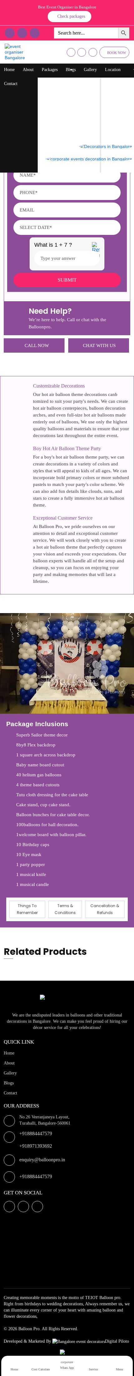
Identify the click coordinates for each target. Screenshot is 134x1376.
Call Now (37, 345)
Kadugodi (115, 132)
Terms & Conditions (65, 909)
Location (113, 69)
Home (9, 69)
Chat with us (99, 345)
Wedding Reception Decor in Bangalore (79, 132)
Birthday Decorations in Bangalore (74, 94)
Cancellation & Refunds (104, 909)
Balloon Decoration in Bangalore (73, 82)
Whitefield (116, 107)
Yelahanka (116, 94)
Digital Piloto (117, 1341)
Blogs (71, 69)
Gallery (90, 69)
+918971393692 (35, 1146)
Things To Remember (27, 909)
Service (93, 1369)
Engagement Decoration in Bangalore (77, 169)
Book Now (116, 53)
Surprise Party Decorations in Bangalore (79, 119)
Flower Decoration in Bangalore (72, 107)
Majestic (114, 119)
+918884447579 (35, 1133)
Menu (119, 1369)
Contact (10, 83)
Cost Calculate (40, 1369)
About (28, 69)
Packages (50, 69)
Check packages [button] (71, 16)
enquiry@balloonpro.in (42, 1159)
